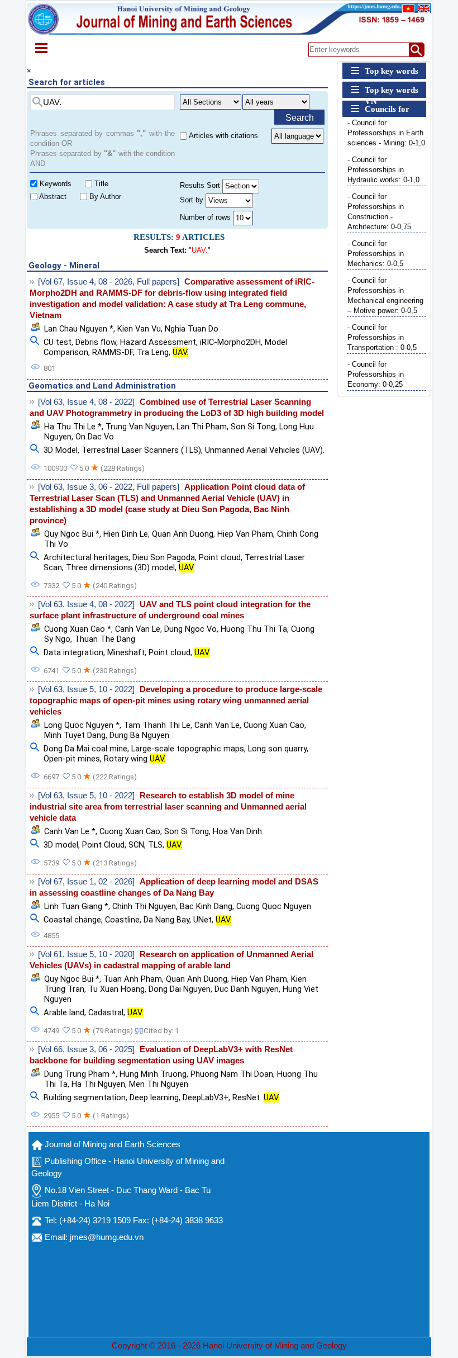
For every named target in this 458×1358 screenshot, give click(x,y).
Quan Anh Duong (182, 534)
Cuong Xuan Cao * (77, 629)
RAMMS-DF (112, 352)
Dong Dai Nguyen (180, 989)
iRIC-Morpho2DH (230, 342)
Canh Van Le (137, 629)
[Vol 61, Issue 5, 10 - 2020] (86, 954)
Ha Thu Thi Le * (73, 427)
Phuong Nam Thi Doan (231, 1074)
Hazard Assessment (158, 342)
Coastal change (72, 920)
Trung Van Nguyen (139, 427)
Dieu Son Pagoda (163, 557)
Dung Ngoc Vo (190, 629)
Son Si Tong (253, 427)
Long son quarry (277, 749)
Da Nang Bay (166, 920)
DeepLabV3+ (205, 1097)
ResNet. (255, 1097)
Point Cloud (103, 845)
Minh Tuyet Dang (75, 735)
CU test (57, 342)
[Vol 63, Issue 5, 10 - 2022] (86, 689)
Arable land (64, 1012)
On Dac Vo (94, 437)
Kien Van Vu (139, 329)
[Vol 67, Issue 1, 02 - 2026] (86, 881)
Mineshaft (126, 652)
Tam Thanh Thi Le (156, 725)
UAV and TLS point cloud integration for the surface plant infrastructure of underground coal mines (170, 610)
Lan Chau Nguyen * (78, 329)
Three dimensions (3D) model (120, 567)
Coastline (122, 920)
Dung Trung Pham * (80, 1074)
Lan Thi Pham (201, 427)
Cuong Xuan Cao (274, 725)
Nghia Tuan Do (191, 329)
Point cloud (220, 557)
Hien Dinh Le (125, 534)
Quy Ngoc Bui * (71, 534)
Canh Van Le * (70, 831)
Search (299, 117)
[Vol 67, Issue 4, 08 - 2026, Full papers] (108, 281)
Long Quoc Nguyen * (82, 725)
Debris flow (95, 342)
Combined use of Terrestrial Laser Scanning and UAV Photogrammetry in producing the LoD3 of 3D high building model (177, 408)
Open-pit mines (72, 759)
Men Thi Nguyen (158, 1084)
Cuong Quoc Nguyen (273, 906)
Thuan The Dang (104, 639)
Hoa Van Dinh (237, 831)
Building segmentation (85, 1097)
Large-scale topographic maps (187, 749)
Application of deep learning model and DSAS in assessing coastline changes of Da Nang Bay (174, 887)
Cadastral (105, 1012)
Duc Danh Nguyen (246, 989)
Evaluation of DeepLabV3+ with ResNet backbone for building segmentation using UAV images (161, 1055)
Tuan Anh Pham (132, 979)
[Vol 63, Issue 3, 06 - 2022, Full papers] (108, 486)
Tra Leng (153, 352)
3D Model (61, 450)
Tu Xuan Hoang (116, 989)
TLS (155, 845)
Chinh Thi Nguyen (144, 906)
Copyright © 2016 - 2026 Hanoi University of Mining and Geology (229, 1345)
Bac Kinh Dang (206, 906)
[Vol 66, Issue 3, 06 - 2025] (86, 1049)
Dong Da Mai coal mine (85, 749)
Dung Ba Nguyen (139, 735)
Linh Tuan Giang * (76, 906)
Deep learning (154, 1097)
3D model (61, 845)
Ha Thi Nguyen (98, 1084)
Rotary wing (134, 759)
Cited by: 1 (161, 1030)
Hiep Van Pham (245, 534)
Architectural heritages (86, 557)
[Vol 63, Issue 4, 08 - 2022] (86, 402)
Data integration (73, 652)
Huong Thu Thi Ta (254, 629)
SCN (136, 845)
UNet (202, 920)
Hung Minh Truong (153, 1074)
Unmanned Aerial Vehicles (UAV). (265, 450)
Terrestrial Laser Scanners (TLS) (141, 450)
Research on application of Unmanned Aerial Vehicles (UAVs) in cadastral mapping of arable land (171, 960)
